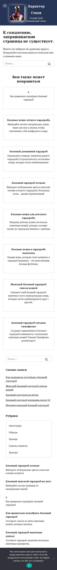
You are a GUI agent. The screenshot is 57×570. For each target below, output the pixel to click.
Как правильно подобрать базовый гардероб (28, 514)
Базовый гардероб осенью (28, 182)
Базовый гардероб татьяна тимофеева (28, 324)
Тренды (13, 452)
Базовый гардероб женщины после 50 (28, 400)
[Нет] (53, 558)
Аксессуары (15, 425)
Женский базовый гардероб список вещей (28, 286)
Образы (13, 432)
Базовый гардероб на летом (22, 395)
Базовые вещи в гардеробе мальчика (28, 251)
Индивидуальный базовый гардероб (27, 405)
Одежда (13, 439)
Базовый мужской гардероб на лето (28, 481)
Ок (29, 565)
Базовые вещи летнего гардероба (28, 120)
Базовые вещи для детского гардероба (28, 216)
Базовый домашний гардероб (29, 151)
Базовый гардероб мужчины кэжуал (24, 534)
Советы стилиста (18, 445)
